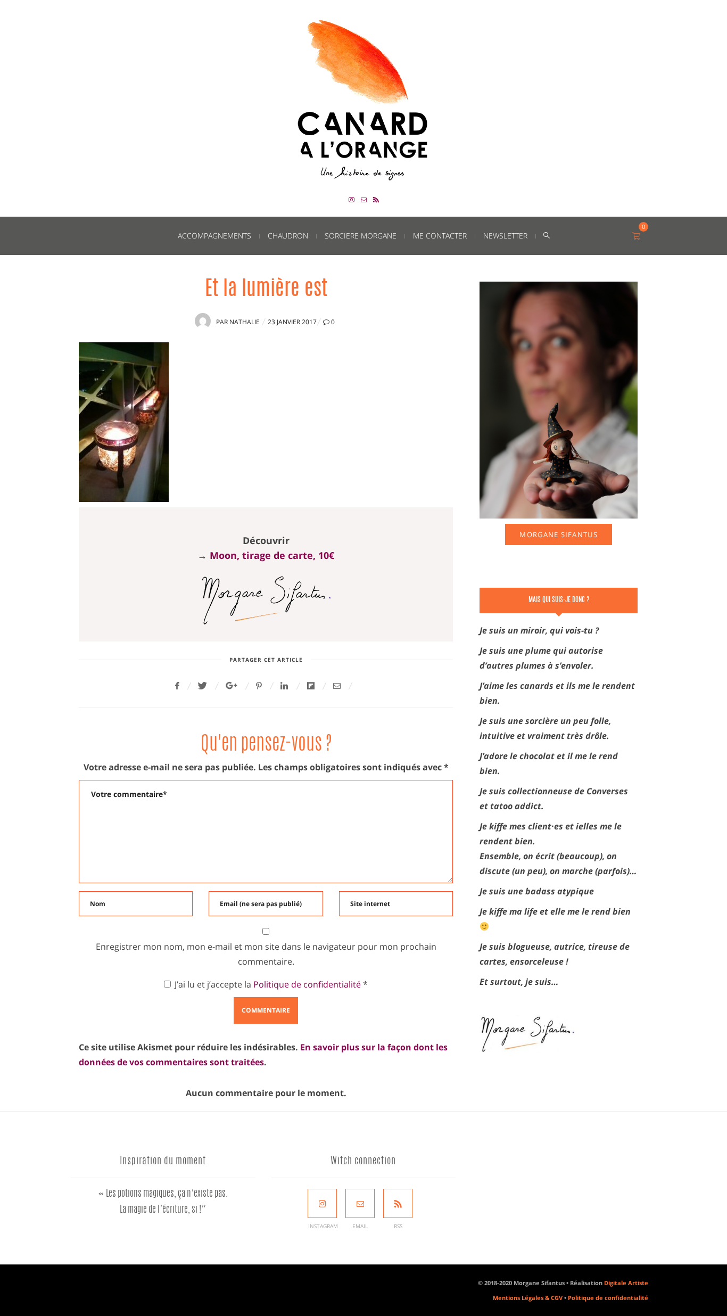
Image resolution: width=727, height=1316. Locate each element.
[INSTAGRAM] (322, 1203)
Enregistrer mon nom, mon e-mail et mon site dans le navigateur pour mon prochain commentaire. (266, 954)
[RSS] (397, 1203)
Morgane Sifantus (558, 534)
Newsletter (505, 236)
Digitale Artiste (626, 1283)
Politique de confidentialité (308, 984)
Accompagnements (214, 236)
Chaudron (288, 236)
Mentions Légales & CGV (528, 1298)
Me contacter (440, 236)
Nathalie (244, 321)
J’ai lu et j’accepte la (271, 984)
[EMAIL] (360, 1203)
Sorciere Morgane (360, 236)
